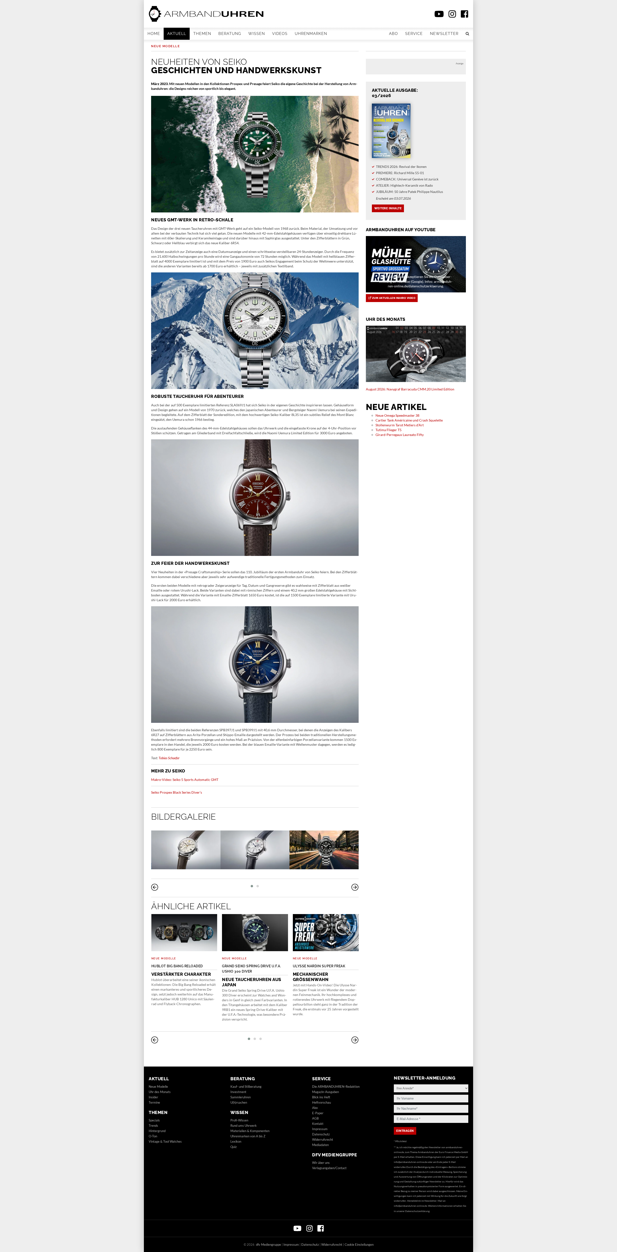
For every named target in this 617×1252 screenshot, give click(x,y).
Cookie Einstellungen (359, 1244)
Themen (202, 33)
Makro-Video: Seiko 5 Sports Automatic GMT (184, 780)
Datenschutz (321, 1134)
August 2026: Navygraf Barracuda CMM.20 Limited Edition (410, 389)
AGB (315, 1118)
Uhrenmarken (311, 33)
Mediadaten (320, 1145)
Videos (280, 33)
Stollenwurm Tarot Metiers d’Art (400, 425)
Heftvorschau (321, 1102)
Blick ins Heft (321, 1097)
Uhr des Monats (160, 1092)
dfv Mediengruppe (334, 1154)
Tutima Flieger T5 (389, 430)
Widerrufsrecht (322, 1139)
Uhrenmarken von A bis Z (247, 1136)
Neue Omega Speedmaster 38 (397, 415)
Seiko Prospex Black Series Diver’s (176, 792)
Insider (153, 1097)
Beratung (229, 33)
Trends (153, 1125)
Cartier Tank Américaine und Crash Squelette (409, 420)
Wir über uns (321, 1163)
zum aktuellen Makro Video (393, 298)
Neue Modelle (165, 46)
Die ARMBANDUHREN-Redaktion (336, 1086)
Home (154, 33)
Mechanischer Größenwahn (319, 973)
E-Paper (317, 1113)
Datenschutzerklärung (417, 1211)
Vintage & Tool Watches (165, 1141)
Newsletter (444, 33)
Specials (154, 1120)
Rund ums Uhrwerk (243, 1125)
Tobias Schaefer (169, 758)
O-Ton (153, 1136)
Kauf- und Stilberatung (246, 1086)
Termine (154, 1102)
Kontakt (317, 1124)
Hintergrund (157, 1131)
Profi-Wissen (239, 1120)
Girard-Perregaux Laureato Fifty (400, 435)
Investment (238, 1092)
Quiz (233, 1147)
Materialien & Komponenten (249, 1131)
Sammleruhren (240, 1097)
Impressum (320, 1129)
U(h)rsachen (238, 1102)
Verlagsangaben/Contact (329, 1168)
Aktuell (176, 33)
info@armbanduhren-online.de (410, 1161)
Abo (393, 33)
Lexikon (235, 1141)
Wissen (256, 33)
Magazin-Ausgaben (325, 1092)
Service (414, 33)
